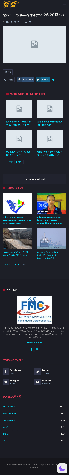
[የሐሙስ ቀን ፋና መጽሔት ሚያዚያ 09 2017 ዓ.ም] (19, 109)
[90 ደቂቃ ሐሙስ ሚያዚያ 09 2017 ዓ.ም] (19, 139)
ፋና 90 (5, 440)
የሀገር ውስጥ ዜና (9, 406)
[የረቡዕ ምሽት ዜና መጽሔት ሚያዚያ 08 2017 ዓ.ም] (50, 139)
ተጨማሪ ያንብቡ (34, 342)
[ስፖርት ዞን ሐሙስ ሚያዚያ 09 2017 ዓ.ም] (50, 109)
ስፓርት (6, 427)
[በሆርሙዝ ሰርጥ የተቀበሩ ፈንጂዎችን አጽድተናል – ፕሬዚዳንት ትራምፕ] (51, 238)
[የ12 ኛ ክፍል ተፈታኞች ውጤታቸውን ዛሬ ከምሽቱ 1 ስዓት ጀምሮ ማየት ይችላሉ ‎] (17, 203)
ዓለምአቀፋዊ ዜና (9, 413)
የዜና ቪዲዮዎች (9, 420)
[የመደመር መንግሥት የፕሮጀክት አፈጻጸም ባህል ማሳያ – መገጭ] (17, 238)
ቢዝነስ (5, 434)
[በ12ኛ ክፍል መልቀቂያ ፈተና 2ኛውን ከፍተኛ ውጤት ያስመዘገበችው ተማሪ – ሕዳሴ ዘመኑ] (51, 203)
